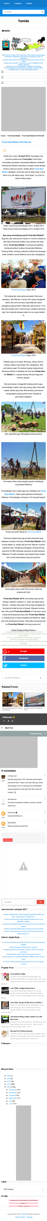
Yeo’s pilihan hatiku (17, 974)
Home (3, 136)
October (12, 1095)
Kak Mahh (12, 823)
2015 (9, 1087)
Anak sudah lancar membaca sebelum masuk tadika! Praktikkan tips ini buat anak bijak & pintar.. (24, 68)
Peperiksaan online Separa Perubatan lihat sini (24, 954)
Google (23, 651)
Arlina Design (20, 1217)
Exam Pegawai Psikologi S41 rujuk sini (24, 947)
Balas (3, 780)
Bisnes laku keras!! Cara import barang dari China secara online (24, 60)
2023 (9, 1076)
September (13, 1098)
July (10, 1101)
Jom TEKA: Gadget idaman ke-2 (22, 988)
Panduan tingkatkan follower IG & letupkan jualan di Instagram (24, 57)
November (13, 1093)
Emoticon (7, 840)
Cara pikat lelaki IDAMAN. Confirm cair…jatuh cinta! (24, 632)
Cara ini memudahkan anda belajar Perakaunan (24, 638)
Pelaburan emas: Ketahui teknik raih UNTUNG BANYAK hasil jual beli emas (24, 642)
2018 (9, 1079)
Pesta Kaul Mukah (14, 136)
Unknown (7, 717)
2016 (9, 1084)
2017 (9, 1081)
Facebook (23, 658)
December (13, 1090)
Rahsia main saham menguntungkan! (24, 639)
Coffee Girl (12, 776)
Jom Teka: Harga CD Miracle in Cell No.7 (26, 1002)
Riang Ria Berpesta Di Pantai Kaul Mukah (12, 709)
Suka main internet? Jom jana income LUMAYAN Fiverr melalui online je (24, 64)
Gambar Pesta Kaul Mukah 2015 (33, 709)
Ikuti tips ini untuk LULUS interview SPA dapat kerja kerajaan (24, 55)
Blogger (29, 1217)
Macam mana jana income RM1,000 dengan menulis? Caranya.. (24, 645)
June (11, 1104)
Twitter (23, 665)
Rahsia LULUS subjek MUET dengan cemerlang (24, 66)
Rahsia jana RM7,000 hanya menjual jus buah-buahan (24, 929)
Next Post (9, 728)
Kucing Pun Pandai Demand (21, 1031)
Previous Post (36, 734)
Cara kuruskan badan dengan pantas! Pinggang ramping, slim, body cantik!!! (24, 635)
